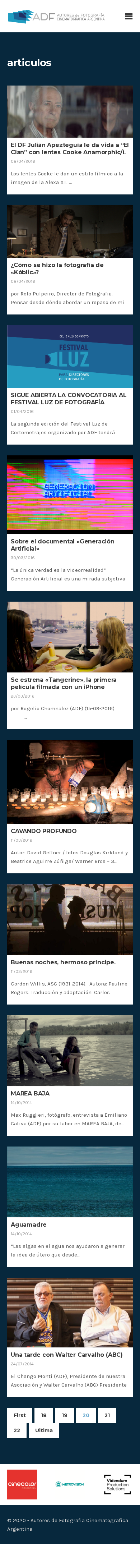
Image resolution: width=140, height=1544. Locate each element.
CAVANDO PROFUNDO (44, 831)
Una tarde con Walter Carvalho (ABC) (67, 1354)
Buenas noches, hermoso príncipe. (63, 962)
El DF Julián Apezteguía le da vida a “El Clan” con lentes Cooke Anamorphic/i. (70, 149)
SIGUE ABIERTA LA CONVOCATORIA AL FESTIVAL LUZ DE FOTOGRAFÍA (69, 399)
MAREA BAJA (30, 1093)
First (20, 1415)
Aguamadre (29, 1224)
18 (44, 1415)
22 (17, 1430)
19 (64, 1415)
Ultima (44, 1430)
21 (107, 1415)
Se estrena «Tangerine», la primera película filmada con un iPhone (64, 683)
